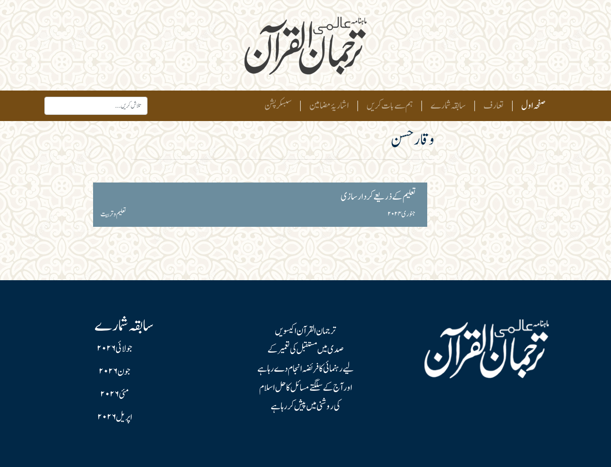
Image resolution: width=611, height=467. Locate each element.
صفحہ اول (531, 105)
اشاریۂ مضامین (329, 106)
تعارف (494, 106)
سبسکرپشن (278, 106)
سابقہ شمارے (448, 106)
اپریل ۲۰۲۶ (114, 417)
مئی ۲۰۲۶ (114, 394)
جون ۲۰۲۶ (114, 372)
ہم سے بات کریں (390, 106)
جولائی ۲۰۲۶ (114, 349)
